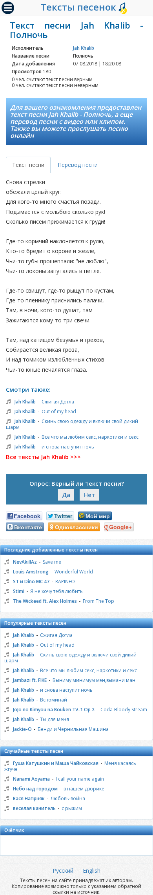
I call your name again (80, 779)
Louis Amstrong (31, 571)
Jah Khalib (83, 48)
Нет (89, 495)
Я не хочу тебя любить (56, 591)
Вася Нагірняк (29, 798)
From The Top (98, 601)
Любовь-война (68, 798)
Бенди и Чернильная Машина (73, 729)
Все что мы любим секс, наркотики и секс (90, 437)
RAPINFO (65, 581)
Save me (52, 562)
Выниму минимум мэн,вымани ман (94, 680)
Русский (63, 870)
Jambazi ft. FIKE (30, 680)
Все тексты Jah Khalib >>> (43, 457)
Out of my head (59, 411)
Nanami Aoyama (31, 779)
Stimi (18, 591)
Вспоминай (53, 699)
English (91, 870)
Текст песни (28, 164)
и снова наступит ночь (68, 446)
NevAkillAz (25, 562)
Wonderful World (74, 571)
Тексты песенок (79, 6)
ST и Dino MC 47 (31, 581)
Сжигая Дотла (58, 401)
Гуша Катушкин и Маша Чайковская (55, 763)
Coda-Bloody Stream (123, 709)
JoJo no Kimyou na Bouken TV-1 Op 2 (54, 709)
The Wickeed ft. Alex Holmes (45, 601)
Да (66, 495)
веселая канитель (34, 808)
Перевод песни (78, 164)
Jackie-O (22, 729)
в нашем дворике (84, 788)
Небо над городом (35, 788)
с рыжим (72, 808)
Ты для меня (54, 719)
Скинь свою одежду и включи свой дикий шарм (72, 424)
